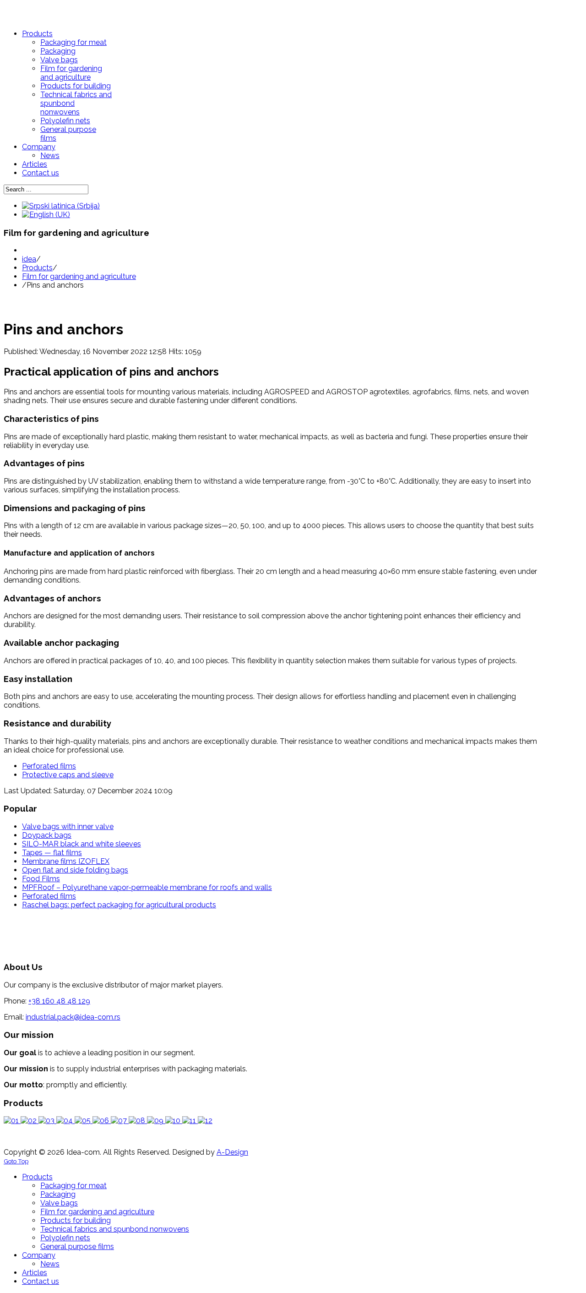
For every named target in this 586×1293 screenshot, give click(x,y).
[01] (12, 1120)
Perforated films (49, 896)
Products (37, 267)
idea (29, 259)
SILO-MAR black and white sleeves (81, 844)
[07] (120, 1120)
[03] (47, 1120)
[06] (101, 1120)
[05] (83, 1120)
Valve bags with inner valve (68, 826)
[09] (156, 1120)
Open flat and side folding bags (75, 870)
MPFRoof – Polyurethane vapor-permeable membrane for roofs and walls (147, 887)
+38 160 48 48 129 (59, 1001)
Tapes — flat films (52, 852)
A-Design (232, 1152)
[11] (190, 1120)
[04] (65, 1120)
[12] (205, 1120)
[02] (29, 1120)
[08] (138, 1120)
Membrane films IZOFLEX (65, 861)
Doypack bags (46, 835)
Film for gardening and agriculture (79, 276)
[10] (173, 1120)
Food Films (41, 878)
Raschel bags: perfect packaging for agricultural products (119, 904)
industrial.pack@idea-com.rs (73, 1017)
